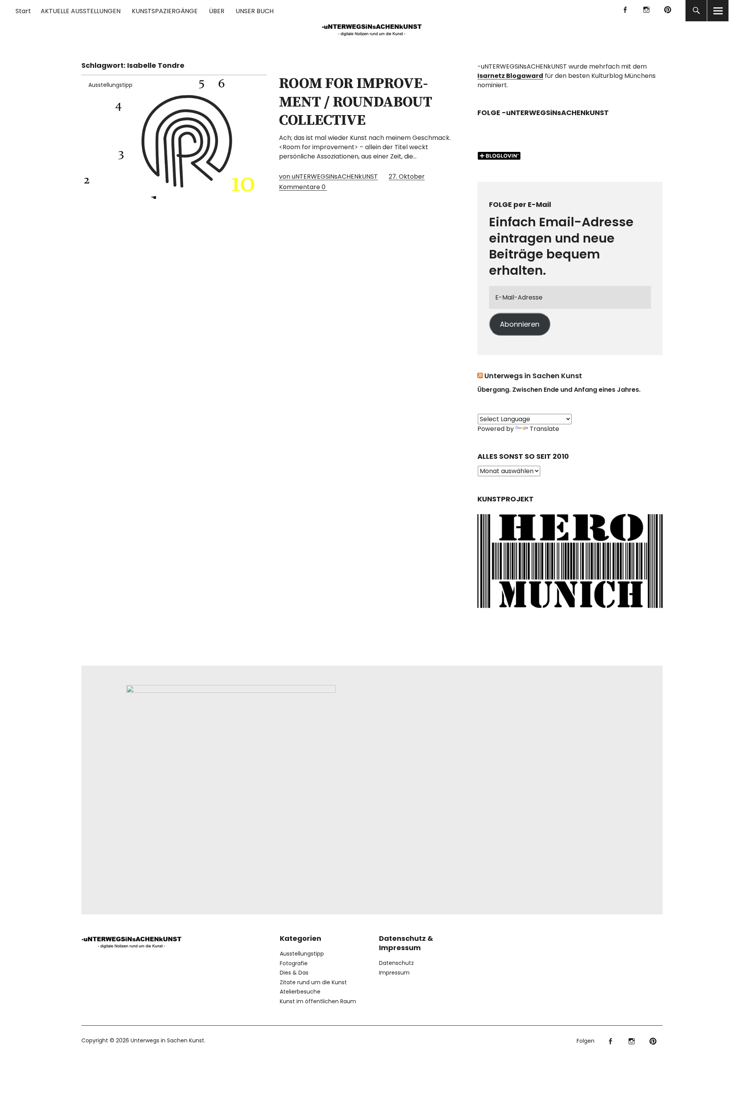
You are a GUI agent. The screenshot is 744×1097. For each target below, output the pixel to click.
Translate (544, 428)
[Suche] (696, 10)
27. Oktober (407, 176)
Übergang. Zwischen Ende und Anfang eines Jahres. (559, 389)
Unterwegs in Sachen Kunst (533, 376)
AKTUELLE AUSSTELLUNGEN (81, 11)
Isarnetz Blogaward (510, 75)
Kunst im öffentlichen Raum (318, 1001)
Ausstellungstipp (110, 85)
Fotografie (294, 963)
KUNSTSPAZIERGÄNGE (165, 11)
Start (23, 11)
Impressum (394, 972)
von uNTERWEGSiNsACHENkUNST (328, 176)
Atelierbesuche (300, 991)
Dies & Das (294, 972)
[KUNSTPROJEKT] (570, 610)
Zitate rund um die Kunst (313, 982)
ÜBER (216, 11)
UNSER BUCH (255, 11)
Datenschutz (396, 963)
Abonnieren (519, 324)
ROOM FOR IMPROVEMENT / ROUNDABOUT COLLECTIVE (355, 102)
